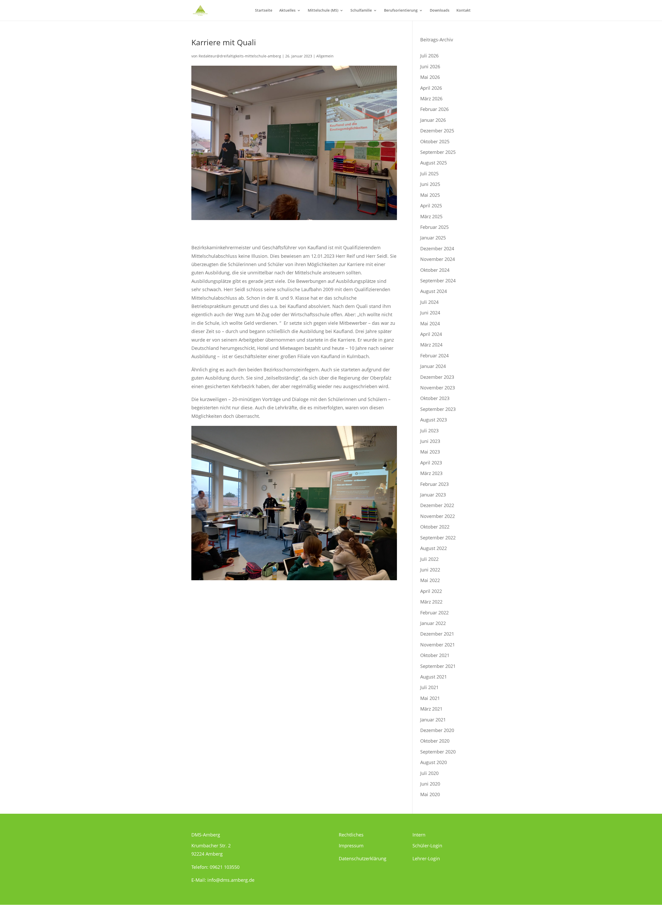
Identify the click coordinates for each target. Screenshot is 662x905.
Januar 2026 (433, 120)
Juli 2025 (429, 173)
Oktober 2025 (434, 141)
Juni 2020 (430, 784)
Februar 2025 (434, 227)
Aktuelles (287, 11)
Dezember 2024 (437, 248)
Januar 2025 (433, 238)
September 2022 (438, 537)
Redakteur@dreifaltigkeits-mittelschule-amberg (240, 56)
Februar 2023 (434, 484)
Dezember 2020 (437, 730)
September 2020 (438, 752)
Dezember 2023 (437, 377)
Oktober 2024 (434, 270)
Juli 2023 (429, 430)
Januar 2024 (433, 366)
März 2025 (431, 216)
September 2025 (438, 152)
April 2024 (431, 334)
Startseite (263, 11)
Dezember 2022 (437, 505)
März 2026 (431, 98)
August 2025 (433, 163)
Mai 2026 (430, 77)
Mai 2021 (430, 698)
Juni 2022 (430, 570)
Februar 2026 (434, 109)
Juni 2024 (430, 313)
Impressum (351, 845)
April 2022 (431, 591)
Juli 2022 (429, 559)
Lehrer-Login (426, 858)
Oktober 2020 (434, 741)
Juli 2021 (429, 687)
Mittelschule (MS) (323, 11)
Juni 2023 (430, 441)
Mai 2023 (430, 452)
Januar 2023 (433, 495)
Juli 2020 (429, 773)
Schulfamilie (361, 11)
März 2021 (431, 709)
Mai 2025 (430, 195)
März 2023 (431, 473)
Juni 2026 (430, 66)
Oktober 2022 (434, 527)
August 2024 (433, 291)
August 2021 (433, 677)
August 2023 (433, 420)
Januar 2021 (433, 720)
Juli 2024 (429, 302)
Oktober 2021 (434, 655)
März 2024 (431, 345)
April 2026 (431, 88)
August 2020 (433, 762)
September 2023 (438, 409)
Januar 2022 (433, 623)
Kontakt (463, 11)
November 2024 (437, 259)
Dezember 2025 (437, 130)
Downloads (439, 11)
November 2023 (437, 387)
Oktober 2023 (434, 398)
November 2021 (437, 645)
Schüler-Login (427, 845)
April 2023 (431, 462)
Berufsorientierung (401, 11)
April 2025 (431, 205)
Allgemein (325, 56)
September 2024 (438, 280)
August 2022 (433, 548)
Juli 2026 (429, 55)
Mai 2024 (430, 323)
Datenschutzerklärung (362, 858)
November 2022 (437, 516)
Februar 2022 (434, 612)
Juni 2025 (430, 184)
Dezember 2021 (437, 634)
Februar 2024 (434, 355)
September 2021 (438, 666)
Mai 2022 (430, 580)
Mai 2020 (430, 794)
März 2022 (431, 602)
